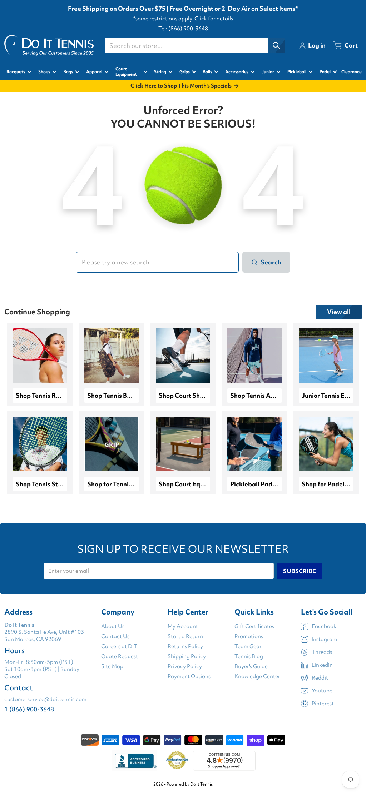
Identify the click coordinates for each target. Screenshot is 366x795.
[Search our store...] (276, 45)
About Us (112, 626)
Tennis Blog (248, 656)
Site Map (112, 666)
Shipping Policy (187, 656)
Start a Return (185, 636)
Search (271, 262)
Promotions (248, 636)
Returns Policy (185, 646)
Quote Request (119, 656)
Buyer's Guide (251, 666)
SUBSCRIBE (299, 571)
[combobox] (195, 45)
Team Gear (248, 646)
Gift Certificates (254, 626)
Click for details (213, 18)
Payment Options (189, 676)
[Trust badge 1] (134, 760)
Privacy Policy (185, 666)
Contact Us (115, 636)
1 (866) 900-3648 (29, 709)
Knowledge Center (257, 676)
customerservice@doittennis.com (45, 699)
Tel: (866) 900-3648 (183, 28)
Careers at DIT (119, 646)
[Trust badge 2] (177, 760)
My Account (183, 626)
